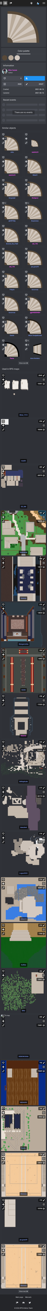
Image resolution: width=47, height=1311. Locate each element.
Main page (19, 1297)
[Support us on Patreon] (17, 1302)
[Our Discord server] (23, 1302)
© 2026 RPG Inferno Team (23, 1308)
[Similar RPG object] (12, 143)
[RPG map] (23, 395)
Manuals (28, 1297)
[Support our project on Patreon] (11, 3)
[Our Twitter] (29, 1302)
